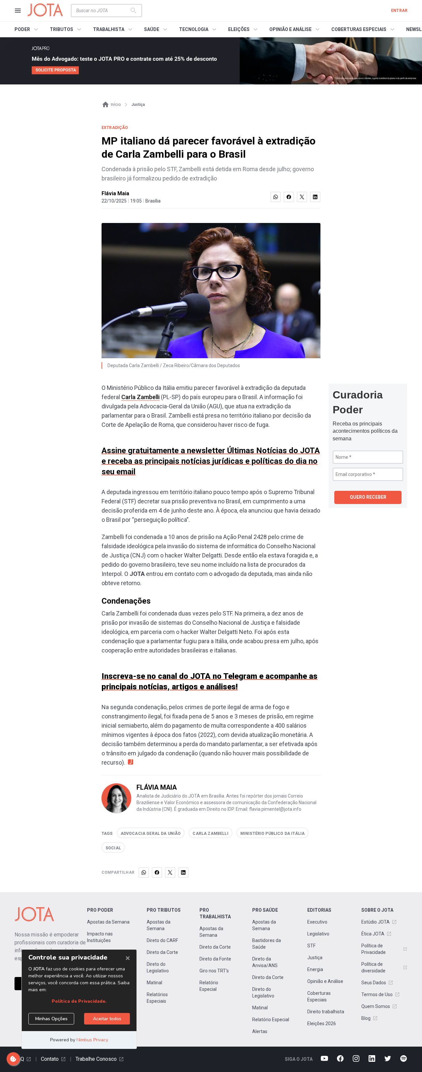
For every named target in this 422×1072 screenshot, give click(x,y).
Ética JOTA (372, 933)
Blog (366, 1018)
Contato (50, 1059)
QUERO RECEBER (368, 497)
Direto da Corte (162, 952)
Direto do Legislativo (158, 967)
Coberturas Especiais (319, 996)
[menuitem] (27, 29)
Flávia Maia (115, 193)
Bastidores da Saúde (266, 944)
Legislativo (318, 933)
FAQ (19, 1059)
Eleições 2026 (321, 1023)
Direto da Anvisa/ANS (265, 962)
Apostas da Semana (108, 922)
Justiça (314, 957)
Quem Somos (375, 1006)
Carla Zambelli (140, 397)
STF (311, 945)
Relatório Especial (208, 986)
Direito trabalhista (325, 1011)
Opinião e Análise (325, 981)
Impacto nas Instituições (100, 937)
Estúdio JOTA (375, 922)
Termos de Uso (377, 994)
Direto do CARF (162, 940)
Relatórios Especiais (157, 998)
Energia (315, 969)
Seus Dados (373, 982)
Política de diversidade (373, 967)
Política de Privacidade (373, 949)
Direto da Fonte (215, 959)
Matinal (154, 982)
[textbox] (102, 10)
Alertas (259, 1031)
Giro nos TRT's (214, 970)
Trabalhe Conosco (96, 1059)
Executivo (317, 922)
